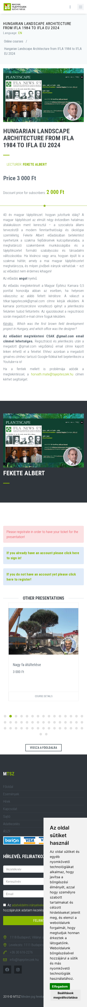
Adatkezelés (11, 824)
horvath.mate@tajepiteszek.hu (52, 374)
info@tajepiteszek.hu (24, 960)
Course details (43, 696)
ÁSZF (7, 831)
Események (11, 794)
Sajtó (6, 816)
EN (20, 33)
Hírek (6, 801)
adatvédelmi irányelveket (29, 905)
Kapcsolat (10, 809)
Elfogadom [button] (60, 986)
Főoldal (8, 786)
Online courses (13, 41)
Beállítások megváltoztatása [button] (65, 995)
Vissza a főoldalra (43, 747)
